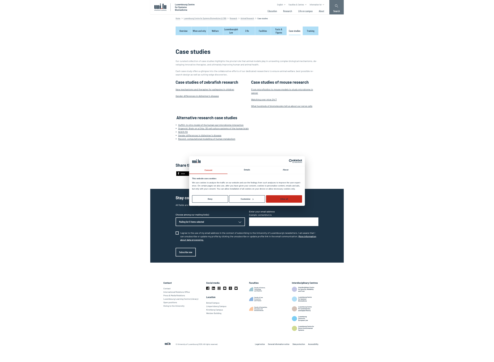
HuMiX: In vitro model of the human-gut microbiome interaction (211, 124)
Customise (245, 199)
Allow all (284, 199)
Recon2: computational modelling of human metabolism (206, 138)
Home (178, 18)
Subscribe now (185, 252)
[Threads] (230, 288)
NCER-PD (183, 131)
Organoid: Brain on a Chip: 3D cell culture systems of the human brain (213, 128)
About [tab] (285, 170)
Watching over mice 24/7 (264, 99)
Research (233, 18)
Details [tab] (247, 170)
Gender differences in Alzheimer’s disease (197, 95)
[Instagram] (219, 288)
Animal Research (247, 18)
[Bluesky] (236, 288)
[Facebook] (207, 288)
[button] (184, 173)
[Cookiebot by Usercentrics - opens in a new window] (291, 161)
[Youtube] (224, 288)
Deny (210, 199)
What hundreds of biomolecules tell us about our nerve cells (281, 106)
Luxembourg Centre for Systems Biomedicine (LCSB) (205, 18)
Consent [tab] (208, 170)
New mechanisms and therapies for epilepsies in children (205, 89)
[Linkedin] (213, 288)
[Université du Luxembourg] (160, 7)
